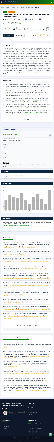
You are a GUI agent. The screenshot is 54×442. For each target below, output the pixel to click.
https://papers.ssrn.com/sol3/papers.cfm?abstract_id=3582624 (27, 88)
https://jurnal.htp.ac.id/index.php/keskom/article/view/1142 (16, 225)
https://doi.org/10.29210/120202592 (31, 112)
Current (31, 407)
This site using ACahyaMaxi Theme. (35, 440)
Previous (19, 325)
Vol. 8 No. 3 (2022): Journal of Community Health (22, 7)
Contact (5, 428)
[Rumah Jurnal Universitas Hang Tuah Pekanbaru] (14, 415)
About (30, 414)
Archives (7, 7)
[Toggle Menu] (51, 2)
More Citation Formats (9, 227)
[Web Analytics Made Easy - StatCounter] (4, 409)
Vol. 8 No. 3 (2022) (7, 149)
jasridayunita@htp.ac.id (35, 423)
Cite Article (20, 35)
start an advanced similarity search (17, 329)
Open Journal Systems (22, 440)
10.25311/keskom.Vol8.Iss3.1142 (34, 29)
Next (36, 325)
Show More (26, 119)
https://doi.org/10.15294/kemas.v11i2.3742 (27, 101)
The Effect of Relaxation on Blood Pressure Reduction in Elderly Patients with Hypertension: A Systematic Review (27, 284)
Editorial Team (6, 426)
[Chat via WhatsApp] (50, 434)
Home (2, 7)
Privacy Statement (7, 430)
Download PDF (9, 35)
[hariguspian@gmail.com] (24, 19)
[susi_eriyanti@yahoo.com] (38, 19)
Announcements (33, 412)
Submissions (6, 424)
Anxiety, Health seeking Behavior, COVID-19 (13, 176)
